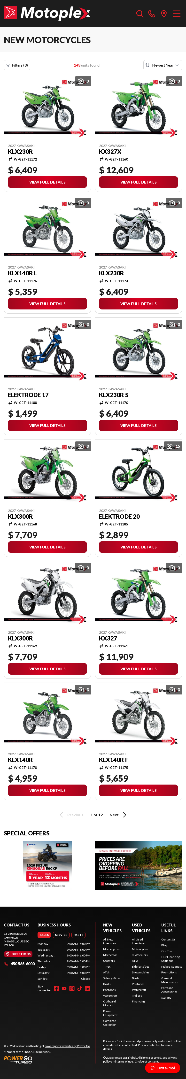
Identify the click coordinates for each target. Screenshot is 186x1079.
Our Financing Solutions (170, 959)
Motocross (110, 955)
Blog (164, 945)
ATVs (106, 972)
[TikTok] (80, 988)
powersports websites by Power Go (67, 1046)
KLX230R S (113, 395)
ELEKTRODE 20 (119, 516)
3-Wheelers (140, 955)
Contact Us (168, 939)
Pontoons (109, 990)
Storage (166, 997)
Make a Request (171, 966)
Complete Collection (109, 1022)
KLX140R (20, 759)
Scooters (109, 961)
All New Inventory (109, 941)
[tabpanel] (64, 961)
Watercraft (110, 995)
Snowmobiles (140, 972)
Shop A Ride (31, 1052)
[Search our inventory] (140, 13)
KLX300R (20, 516)
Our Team (167, 951)
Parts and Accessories (169, 990)
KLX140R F (113, 759)
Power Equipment (110, 1013)
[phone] (151, 13)
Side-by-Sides (112, 978)
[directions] (164, 13)
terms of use (124, 1061)
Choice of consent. (147, 1061)
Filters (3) (20, 65)
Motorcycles (111, 949)
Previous (75, 814)
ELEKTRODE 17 (28, 395)
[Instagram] (72, 988)
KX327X (110, 151)
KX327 (108, 638)
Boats (107, 984)
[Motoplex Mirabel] (47, 13)
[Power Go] (47, 1060)
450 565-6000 (23, 963)
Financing (138, 1001)
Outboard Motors (109, 1003)
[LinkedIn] (87, 988)
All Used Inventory (138, 941)
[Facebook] (56, 988)
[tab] (44, 935)
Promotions (169, 972)
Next (114, 814)
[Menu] (176, 13)
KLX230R (20, 151)
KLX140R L (22, 273)
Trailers (137, 995)
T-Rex (106, 966)
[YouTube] (64, 988)
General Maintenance (169, 980)
